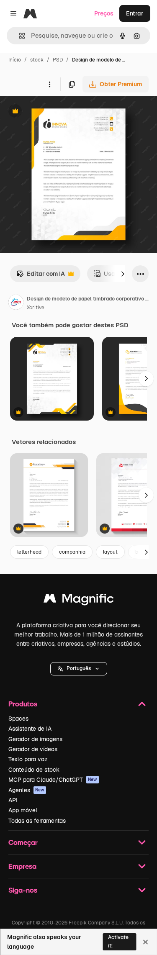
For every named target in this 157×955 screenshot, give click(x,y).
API (13, 800)
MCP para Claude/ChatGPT (52, 779)
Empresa (22, 866)
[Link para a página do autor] (15, 303)
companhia (72, 552)
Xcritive (35, 307)
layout (110, 552)
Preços (103, 13)
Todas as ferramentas (37, 820)
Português (79, 668)
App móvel (22, 810)
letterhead (29, 552)
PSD (58, 59)
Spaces (18, 718)
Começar (23, 842)
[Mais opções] (49, 84)
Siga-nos (22, 890)
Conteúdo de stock (33, 769)
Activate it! (118, 941)
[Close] (145, 942)
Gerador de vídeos (32, 749)
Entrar (135, 13)
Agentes (26, 790)
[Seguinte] (122, 273)
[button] (78, 668)
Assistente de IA (29, 728)
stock (37, 59)
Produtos (22, 703)
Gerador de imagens (35, 739)
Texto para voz (28, 759)
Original (53, 112)
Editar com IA (40, 276)
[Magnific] (79, 600)
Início (14, 59)
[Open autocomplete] (18, 36)
